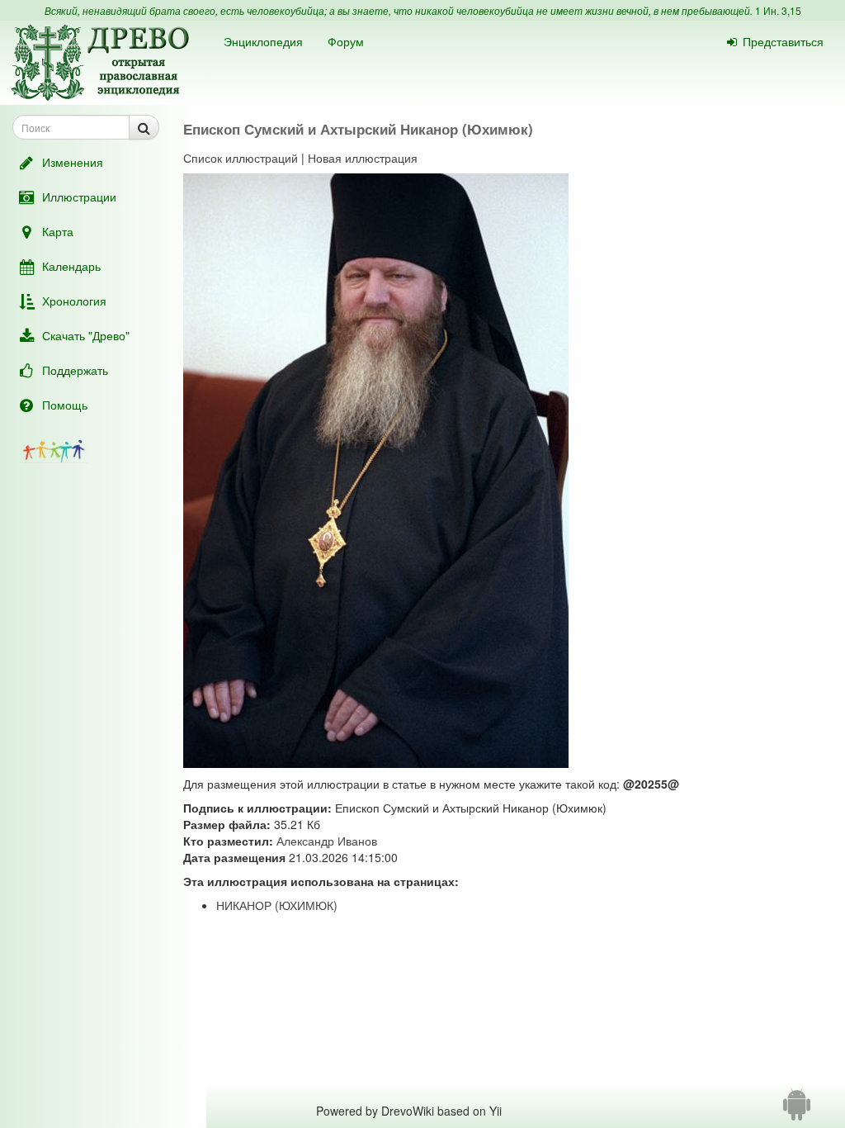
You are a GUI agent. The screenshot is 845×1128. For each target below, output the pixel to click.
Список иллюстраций (240, 157)
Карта (57, 231)
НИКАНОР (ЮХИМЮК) (277, 905)
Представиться (783, 41)
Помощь (64, 404)
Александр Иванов (326, 840)
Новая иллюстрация (363, 157)
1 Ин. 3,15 (778, 10)
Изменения (72, 162)
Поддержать (75, 370)
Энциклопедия (263, 41)
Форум (346, 41)
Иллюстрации (79, 196)
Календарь (71, 266)
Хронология (74, 300)
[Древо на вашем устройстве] (796, 1110)
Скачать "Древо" (86, 335)
